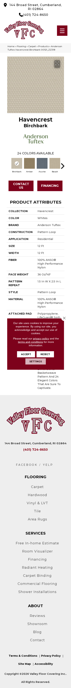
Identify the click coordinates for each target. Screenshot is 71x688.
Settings (35, 361)
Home (11, 46)
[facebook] (26, 465)
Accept (26, 354)
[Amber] (29, 163)
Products (43, 46)
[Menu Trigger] (62, 30)
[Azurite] (42, 163)
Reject (45, 354)
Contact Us (21, 185)
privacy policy (41, 338)
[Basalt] (54, 163)
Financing (50, 186)
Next (62, 164)
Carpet (32, 46)
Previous (8, 164)
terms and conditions (30, 341)
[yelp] (48, 465)
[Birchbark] (16, 163)
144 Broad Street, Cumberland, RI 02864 (35, 7)
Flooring (21, 46)
